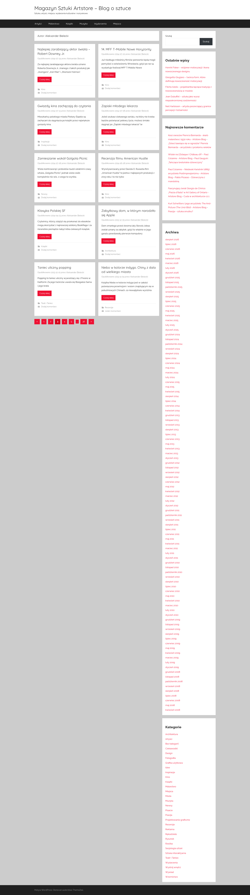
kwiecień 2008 (172, 710)
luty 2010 (169, 610)
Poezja (168, 815)
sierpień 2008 (172, 691)
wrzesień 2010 (172, 577)
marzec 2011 (171, 548)
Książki (69, 23)
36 (83, 321)
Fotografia (170, 758)
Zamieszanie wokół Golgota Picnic (62, 158)
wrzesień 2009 (172, 629)
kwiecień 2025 (172, 315)
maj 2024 (169, 367)
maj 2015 (169, 386)
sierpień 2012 (172, 477)
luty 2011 (169, 553)
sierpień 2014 (172, 396)
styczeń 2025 (172, 329)
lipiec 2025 (170, 301)
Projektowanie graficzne (177, 820)
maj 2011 (169, 539)
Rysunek (169, 839)
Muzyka (84, 23)
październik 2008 (174, 681)
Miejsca (117, 23)
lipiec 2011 (170, 529)
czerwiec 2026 (172, 249)
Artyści (38, 23)
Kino (43, 89)
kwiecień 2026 (172, 258)
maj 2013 (169, 444)
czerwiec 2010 (172, 591)
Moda (168, 796)
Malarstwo (53, 23)
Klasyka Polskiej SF (51, 211)
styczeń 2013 (171, 458)
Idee (167, 767)
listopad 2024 (172, 339)
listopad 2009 (172, 624)
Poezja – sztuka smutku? (180, 211)
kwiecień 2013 (172, 448)
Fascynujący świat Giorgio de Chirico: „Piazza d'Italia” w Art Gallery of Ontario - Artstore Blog (188, 192)
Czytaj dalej (44, 79)
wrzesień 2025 (172, 291)
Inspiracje (45, 141)
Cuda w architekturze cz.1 (196, 196)
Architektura (110, 251)
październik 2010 (173, 572)
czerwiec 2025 (172, 306)
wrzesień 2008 (172, 686)
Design (169, 753)
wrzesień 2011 (172, 520)
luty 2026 (170, 268)
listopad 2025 (172, 282)
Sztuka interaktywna (175, 853)
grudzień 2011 (172, 510)
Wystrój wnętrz (173, 867)
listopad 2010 (172, 567)
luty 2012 (169, 501)
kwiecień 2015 (172, 391)
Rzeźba (169, 843)
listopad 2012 (172, 467)
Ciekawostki (171, 748)
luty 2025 (170, 325)
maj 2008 (170, 705)
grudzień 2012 (172, 463)
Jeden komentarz (113, 311)
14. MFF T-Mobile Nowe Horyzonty (126, 49)
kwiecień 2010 (172, 600)
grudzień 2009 (172, 619)
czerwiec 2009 (172, 643)
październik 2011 (173, 515)
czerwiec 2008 (172, 700)
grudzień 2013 (172, 415)
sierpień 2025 (172, 296)
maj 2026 (170, 253)
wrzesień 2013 (172, 424)
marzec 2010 (171, 605)
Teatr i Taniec (47, 303)
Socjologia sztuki (173, 848)
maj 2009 (170, 648)
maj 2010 (169, 596)
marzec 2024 (171, 372)
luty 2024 (170, 377)
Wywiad (169, 872)
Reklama (169, 829)
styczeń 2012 (171, 505)
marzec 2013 (171, 453)
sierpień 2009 (172, 634)
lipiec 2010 (170, 586)
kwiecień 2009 (172, 653)
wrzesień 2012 (172, 472)
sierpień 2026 (172, 239)
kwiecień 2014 (172, 410)
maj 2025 (169, 310)
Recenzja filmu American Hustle (124, 158)
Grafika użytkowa (174, 763)
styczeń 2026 (172, 272)
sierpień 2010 (172, 581)
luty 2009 (170, 662)
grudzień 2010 (172, 562)
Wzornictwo (171, 876)
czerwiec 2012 (172, 482)
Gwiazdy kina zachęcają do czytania (64, 106)
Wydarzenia (100, 23)
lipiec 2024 (170, 358)
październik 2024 (173, 344)
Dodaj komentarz (49, 93)
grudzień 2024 (172, 334)
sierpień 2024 (172, 353)
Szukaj (168, 36)
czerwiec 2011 (172, 534)
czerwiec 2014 (172, 405)
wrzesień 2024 (172, 348)
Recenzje (109, 307)
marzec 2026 (171, 263)
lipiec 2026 (170, 244)
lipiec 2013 (170, 434)
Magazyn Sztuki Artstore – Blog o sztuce (82, 8)
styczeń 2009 (172, 667)
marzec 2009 (172, 657)
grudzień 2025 (172, 277)
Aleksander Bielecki (76, 58)
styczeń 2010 (171, 615)
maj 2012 (169, 486)
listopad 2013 (172, 420)
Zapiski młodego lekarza (119, 106)
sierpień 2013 (172, 429)
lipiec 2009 (170, 638)
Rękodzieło (171, 834)
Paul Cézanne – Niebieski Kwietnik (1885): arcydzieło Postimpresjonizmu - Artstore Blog (189, 173)
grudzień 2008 (172, 672)
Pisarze (169, 810)
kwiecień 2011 (172, 543)
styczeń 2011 (171, 558)
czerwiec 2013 (172, 439)
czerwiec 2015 (172, 382)
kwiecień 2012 (172, 491)
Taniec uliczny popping (54, 267)
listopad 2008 (172, 676)
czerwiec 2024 (172, 363)
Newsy (44, 194)
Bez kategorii (172, 743)
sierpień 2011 (171, 524)
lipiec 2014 (170, 401)
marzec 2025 (171, 320)
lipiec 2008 (170, 695)
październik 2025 (173, 287)
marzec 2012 (171, 496)
